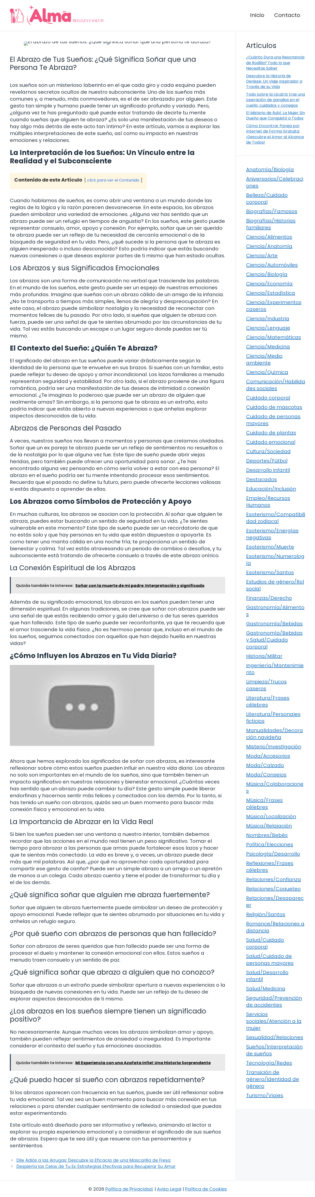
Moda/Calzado (265, 765)
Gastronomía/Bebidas (274, 623)
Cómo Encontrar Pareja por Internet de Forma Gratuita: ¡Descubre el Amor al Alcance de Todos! (275, 134)
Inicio (257, 15)
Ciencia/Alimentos (269, 236)
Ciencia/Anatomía (269, 246)
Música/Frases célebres (264, 804)
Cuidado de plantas (271, 432)
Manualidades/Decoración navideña (274, 734)
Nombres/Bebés (267, 835)
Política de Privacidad (129, 1189)
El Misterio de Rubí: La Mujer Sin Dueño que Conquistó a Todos (275, 115)
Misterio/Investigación (273, 746)
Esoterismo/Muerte (270, 546)
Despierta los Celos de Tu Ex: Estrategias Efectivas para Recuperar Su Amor (95, 1166)
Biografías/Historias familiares (271, 224)
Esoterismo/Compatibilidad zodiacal (275, 518)
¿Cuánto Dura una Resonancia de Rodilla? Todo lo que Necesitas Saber (275, 62)
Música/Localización (271, 816)
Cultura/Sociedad (268, 451)
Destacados (261, 479)
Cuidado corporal (268, 397)
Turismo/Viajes (264, 1095)
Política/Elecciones (269, 844)
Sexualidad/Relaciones (274, 1037)
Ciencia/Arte (262, 255)
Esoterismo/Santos (270, 572)
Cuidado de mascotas (274, 407)
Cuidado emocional (270, 442)
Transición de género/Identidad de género (272, 1079)
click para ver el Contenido (113, 180)
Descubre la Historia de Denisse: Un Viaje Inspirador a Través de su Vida (274, 81)
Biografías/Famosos (271, 211)
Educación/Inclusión (271, 488)
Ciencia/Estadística (270, 293)
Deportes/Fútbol (266, 460)
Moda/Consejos (266, 774)
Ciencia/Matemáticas (273, 337)
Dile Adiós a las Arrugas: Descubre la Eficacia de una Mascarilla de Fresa (93, 1160)
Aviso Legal (169, 1189)
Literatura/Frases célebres (267, 701)
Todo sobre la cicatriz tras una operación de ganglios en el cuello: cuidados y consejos (275, 100)
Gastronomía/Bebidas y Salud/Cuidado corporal (274, 639)
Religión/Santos (265, 914)
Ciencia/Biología (266, 274)
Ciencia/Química (267, 372)
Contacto (287, 15)
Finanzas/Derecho (269, 598)
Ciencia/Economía (269, 283)
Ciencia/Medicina (268, 346)
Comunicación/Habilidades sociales (275, 385)
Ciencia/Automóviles (272, 264)
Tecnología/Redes (269, 1062)
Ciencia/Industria (267, 318)
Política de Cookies (206, 1189)
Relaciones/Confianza (273, 879)
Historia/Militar (264, 656)
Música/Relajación (269, 825)
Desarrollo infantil (268, 470)
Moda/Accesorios (268, 755)
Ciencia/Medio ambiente (264, 359)
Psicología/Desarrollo (273, 853)
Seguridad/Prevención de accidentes (274, 1001)
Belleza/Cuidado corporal (267, 198)
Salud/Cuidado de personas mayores (270, 960)
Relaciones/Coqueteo (273, 888)
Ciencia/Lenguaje (268, 327)
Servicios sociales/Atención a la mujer (273, 1021)
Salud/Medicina (265, 988)
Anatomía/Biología (270, 169)
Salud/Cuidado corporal (265, 943)
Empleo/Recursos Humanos (268, 501)
